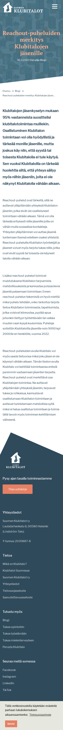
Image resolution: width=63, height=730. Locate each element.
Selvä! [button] (11, 723)
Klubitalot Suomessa (16, 570)
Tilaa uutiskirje (17, 489)
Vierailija (35, 60)
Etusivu (6, 91)
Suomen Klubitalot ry (16, 577)
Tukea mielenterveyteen (18, 640)
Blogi (43, 60)
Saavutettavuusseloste (18, 597)
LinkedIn (8, 683)
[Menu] (54, 7)
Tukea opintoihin (13, 627)
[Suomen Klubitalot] (23, 7)
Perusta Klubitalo (14, 647)
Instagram (9, 676)
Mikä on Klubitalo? (15, 564)
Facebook (9, 670)
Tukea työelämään (14, 633)
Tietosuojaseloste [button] (40, 714)
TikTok (7, 690)
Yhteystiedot (11, 584)
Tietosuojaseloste (14, 590)
